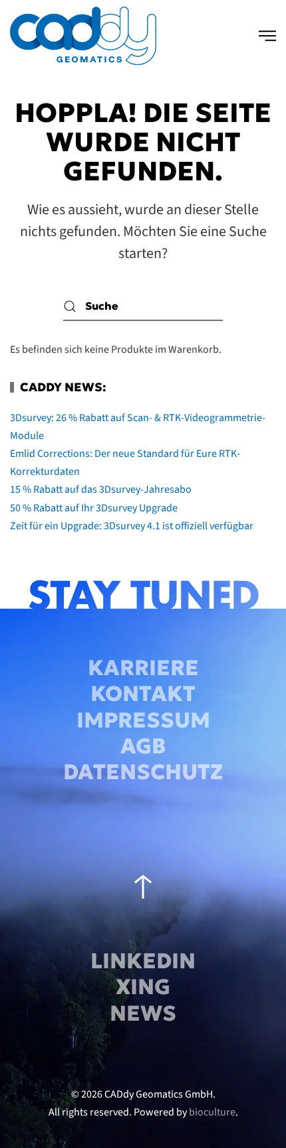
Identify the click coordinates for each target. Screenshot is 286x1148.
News (143, 1013)
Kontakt (143, 693)
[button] (267, 36)
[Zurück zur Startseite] (83, 36)
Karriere (143, 668)
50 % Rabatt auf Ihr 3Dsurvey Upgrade (94, 508)
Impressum (143, 720)
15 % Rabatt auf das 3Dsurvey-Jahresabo (101, 489)
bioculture (212, 1112)
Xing (143, 987)
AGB (143, 746)
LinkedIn (143, 961)
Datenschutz (143, 772)
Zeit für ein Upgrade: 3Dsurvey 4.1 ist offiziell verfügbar (131, 526)
